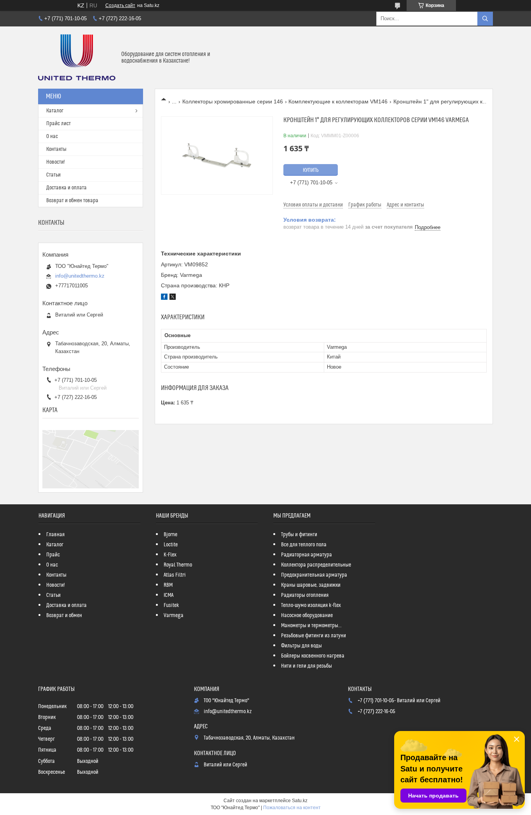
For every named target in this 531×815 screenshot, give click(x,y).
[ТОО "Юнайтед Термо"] (76, 57)
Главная (55, 535)
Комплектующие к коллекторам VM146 (338, 101)
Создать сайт (120, 5)
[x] (172, 298)
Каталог (54, 111)
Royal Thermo (178, 565)
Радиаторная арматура (306, 555)
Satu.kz (299, 800)
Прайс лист (58, 124)
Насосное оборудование (307, 615)
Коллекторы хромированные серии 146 (232, 101)
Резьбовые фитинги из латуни (313, 636)
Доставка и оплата (66, 188)
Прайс (53, 555)
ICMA (168, 595)
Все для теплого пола (304, 545)
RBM (168, 585)
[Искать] (485, 19)
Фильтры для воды (301, 646)
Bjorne (170, 535)
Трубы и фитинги (299, 535)
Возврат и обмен (64, 615)
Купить (311, 170)
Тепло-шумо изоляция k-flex (311, 605)
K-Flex (170, 555)
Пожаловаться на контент (292, 807)
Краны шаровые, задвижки (311, 585)
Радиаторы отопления (304, 595)
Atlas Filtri (175, 575)
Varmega (173, 615)
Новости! (55, 162)
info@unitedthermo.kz (80, 276)
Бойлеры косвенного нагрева (312, 656)
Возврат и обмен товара (72, 201)
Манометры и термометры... (311, 626)
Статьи (53, 175)
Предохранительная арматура (314, 575)
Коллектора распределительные (316, 565)
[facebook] (164, 298)
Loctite (171, 545)
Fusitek (171, 605)
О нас (52, 136)
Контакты (56, 149)
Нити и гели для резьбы (306, 666)
